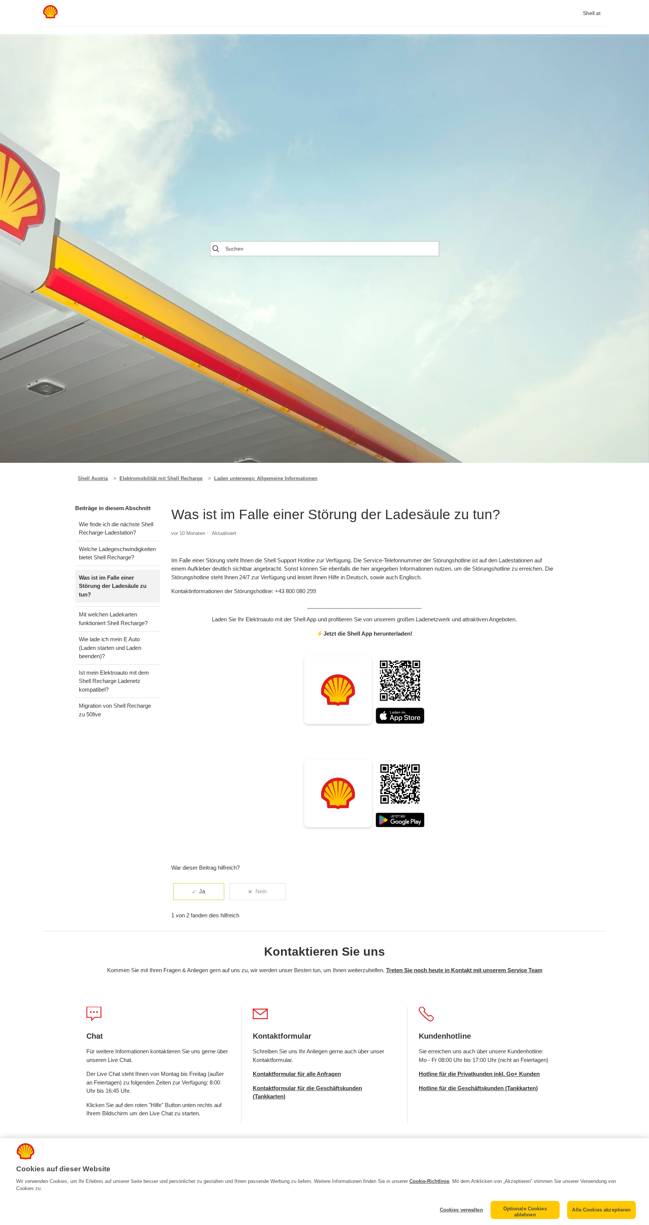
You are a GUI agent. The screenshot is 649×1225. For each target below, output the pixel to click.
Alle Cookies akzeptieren (601, 1210)
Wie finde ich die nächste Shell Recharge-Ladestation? (116, 528)
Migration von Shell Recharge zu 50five (115, 709)
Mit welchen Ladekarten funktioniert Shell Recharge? (113, 618)
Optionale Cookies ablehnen (525, 1211)
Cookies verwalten (461, 1210)
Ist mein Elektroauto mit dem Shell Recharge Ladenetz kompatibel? (114, 681)
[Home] (50, 17)
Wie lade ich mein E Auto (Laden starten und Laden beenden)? (110, 647)
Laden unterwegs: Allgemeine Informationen (265, 478)
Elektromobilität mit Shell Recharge (160, 478)
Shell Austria (93, 478)
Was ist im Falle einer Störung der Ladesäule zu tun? (112, 586)
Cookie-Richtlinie (429, 1181)
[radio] (198, 891)
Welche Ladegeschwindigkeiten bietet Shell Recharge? (117, 553)
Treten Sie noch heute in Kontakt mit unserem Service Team (464, 970)
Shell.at (592, 13)
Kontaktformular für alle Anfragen (297, 1074)
